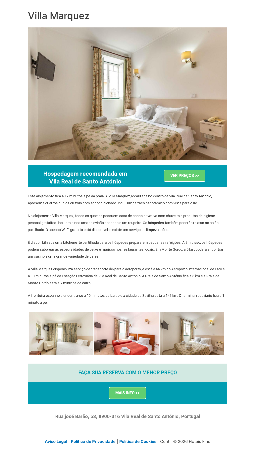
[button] (184, 176)
